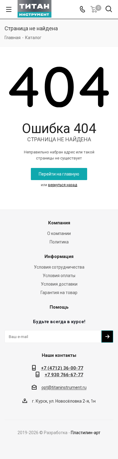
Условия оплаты (59, 275)
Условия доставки (59, 284)
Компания (59, 223)
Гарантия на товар (59, 292)
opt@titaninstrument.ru (64, 387)
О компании (59, 233)
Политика (59, 242)
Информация (59, 256)
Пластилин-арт (85, 432)
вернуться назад (62, 185)
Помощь (59, 307)
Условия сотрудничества (59, 267)
